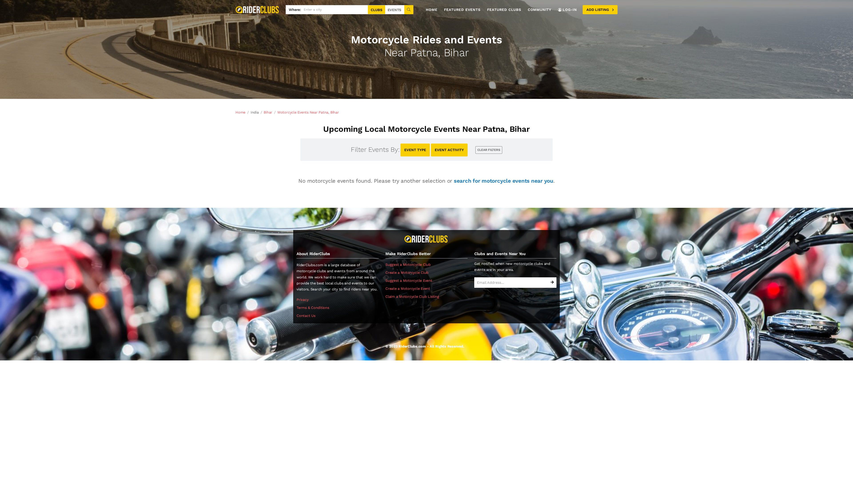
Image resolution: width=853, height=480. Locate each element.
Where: (295, 10)
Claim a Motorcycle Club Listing (412, 296)
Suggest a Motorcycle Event (408, 280)
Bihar (268, 112)
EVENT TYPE (415, 150)
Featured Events (462, 10)
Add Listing (598, 10)
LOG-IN (570, 10)
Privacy (302, 300)
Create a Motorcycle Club (406, 272)
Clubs (376, 10)
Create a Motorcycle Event (407, 288)
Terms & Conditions (313, 308)
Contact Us (306, 316)
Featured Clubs (504, 10)
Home (431, 10)
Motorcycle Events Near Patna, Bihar (308, 112)
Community (539, 10)
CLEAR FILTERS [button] (488, 150)
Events (394, 10)
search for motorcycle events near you (503, 181)
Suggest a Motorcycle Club (408, 264)
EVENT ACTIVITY (449, 150)
